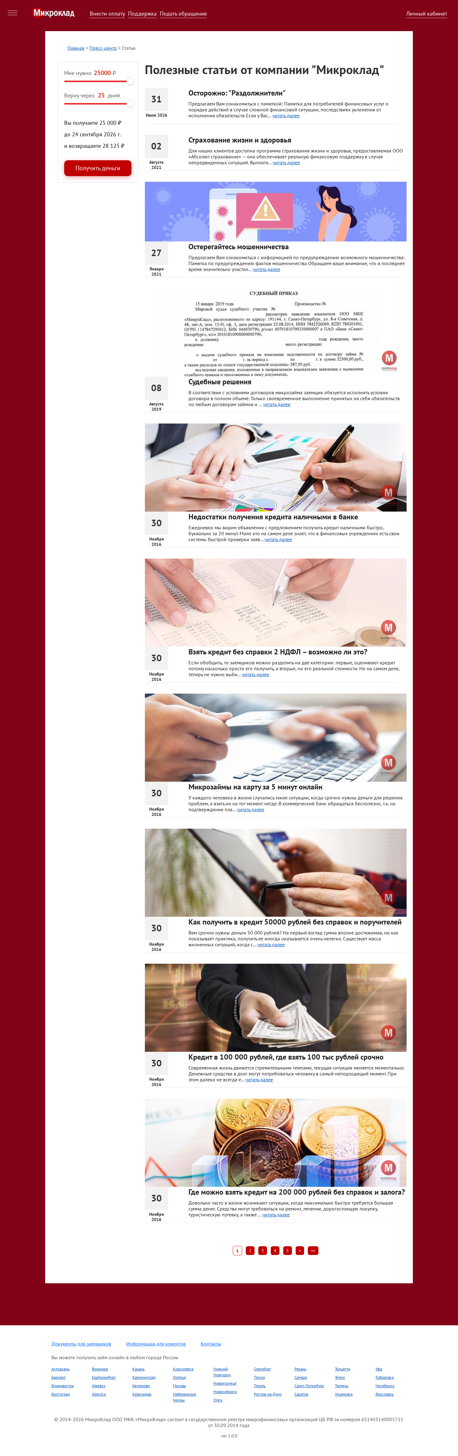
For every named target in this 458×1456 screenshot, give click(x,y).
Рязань (300, 1369)
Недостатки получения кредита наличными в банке (273, 517)
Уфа (378, 1369)
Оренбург (262, 1369)
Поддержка (142, 13)
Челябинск (384, 1385)
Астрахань (60, 1369)
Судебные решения (219, 381)
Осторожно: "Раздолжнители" (237, 93)
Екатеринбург (104, 1377)
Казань (138, 1369)
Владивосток (62, 1385)
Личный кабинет (426, 13)
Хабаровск (384, 1377)
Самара (300, 1377)
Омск (217, 1400)
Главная (76, 48)
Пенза (259, 1377)
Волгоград (60, 1394)
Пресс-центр (103, 48)
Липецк (179, 1377)
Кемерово (141, 1385)
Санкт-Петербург (309, 1385)
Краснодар (141, 1394)
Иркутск (99, 1394)
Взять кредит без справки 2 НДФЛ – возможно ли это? (277, 652)
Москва (179, 1385)
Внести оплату (107, 13)
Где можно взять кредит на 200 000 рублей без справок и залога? (296, 1192)
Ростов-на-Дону (268, 1394)
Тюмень (341, 1385)
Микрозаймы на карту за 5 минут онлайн (255, 787)
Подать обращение (183, 13)
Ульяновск (344, 1394)
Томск (340, 1377)
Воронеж (100, 1369)
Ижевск (98, 1385)
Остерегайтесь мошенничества (238, 246)
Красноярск (183, 1369)
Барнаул (58, 1377)
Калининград (143, 1377)
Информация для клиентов (156, 1344)
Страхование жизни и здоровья (239, 140)
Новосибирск (225, 1391)
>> (313, 1250)
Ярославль (384, 1394)
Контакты (211, 1344)
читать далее (286, 115)
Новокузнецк (224, 1383)
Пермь (259, 1385)
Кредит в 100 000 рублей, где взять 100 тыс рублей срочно (286, 1057)
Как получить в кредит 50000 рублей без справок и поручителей (295, 922)
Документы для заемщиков (81, 1344)
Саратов (301, 1394)
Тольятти (342, 1369)
